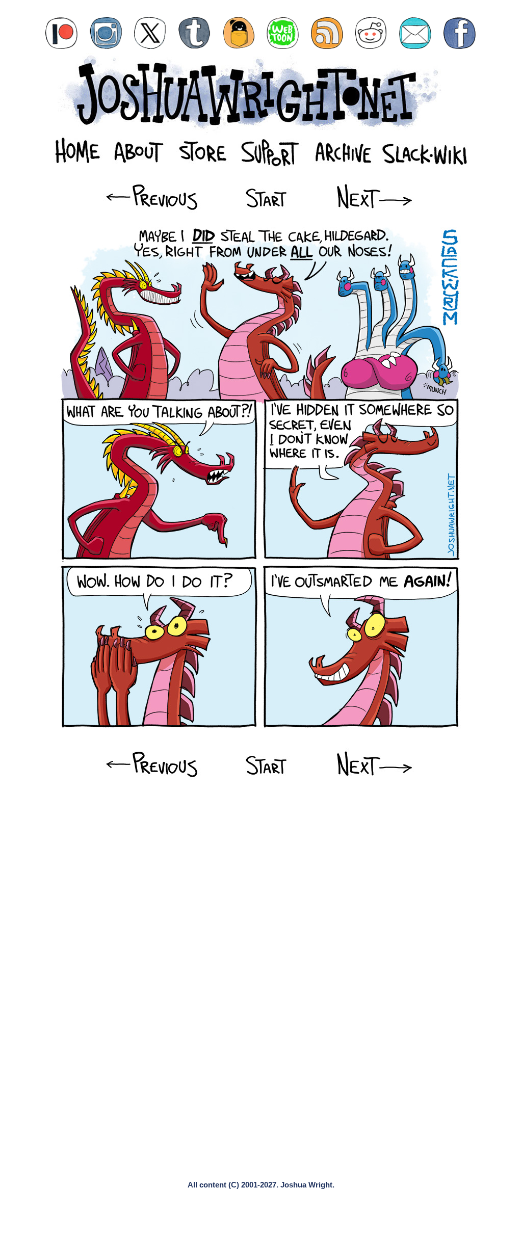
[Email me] (415, 33)
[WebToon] (283, 33)
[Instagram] (106, 33)
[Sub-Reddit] (371, 33)
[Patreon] (61, 33)
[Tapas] (239, 33)
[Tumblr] (194, 33)
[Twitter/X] (150, 33)
